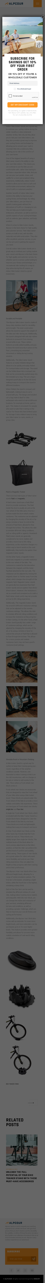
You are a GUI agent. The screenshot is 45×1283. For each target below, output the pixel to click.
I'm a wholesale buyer (24, 89)
